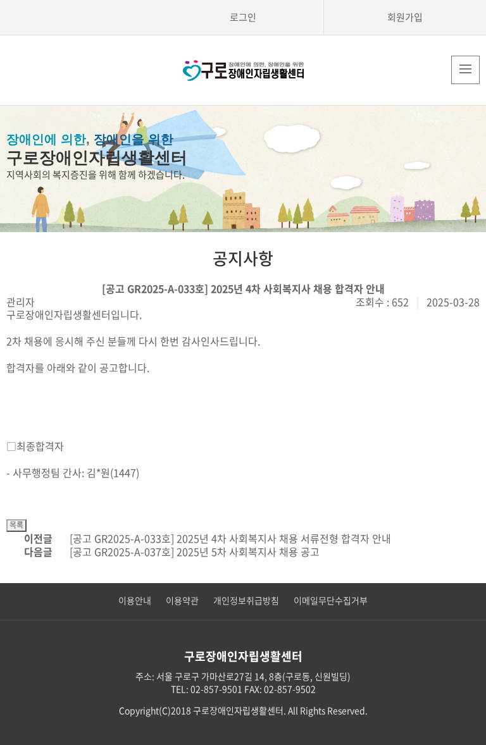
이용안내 (134, 600)
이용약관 (182, 600)
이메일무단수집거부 (331, 600)
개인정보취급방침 (246, 600)
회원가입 (405, 17)
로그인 (243, 17)
